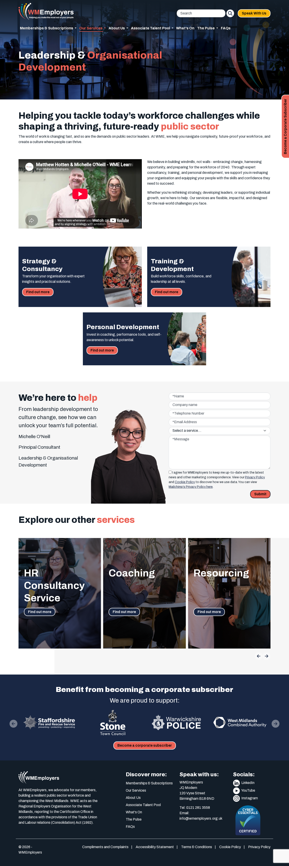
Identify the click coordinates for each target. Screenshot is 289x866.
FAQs (226, 28)
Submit (260, 494)
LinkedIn (247, 783)
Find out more (40, 292)
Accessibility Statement (155, 847)
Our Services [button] (91, 28)
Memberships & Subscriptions (149, 783)
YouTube (248, 790)
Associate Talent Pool (143, 805)
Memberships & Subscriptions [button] (47, 28)
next (267, 656)
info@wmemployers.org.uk (200, 818)
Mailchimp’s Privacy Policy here (191, 486)
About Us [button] (117, 28)
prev (258, 656)
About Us (133, 798)
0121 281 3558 (198, 807)
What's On (185, 28)
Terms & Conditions (196, 847)
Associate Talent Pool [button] (151, 28)
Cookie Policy (185, 482)
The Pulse (134, 819)
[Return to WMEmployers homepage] (46, 11)
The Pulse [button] (206, 28)
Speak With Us (254, 13)
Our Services (136, 790)
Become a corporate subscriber (144, 745)
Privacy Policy (255, 477)
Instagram (249, 798)
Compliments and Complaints (105, 847)
